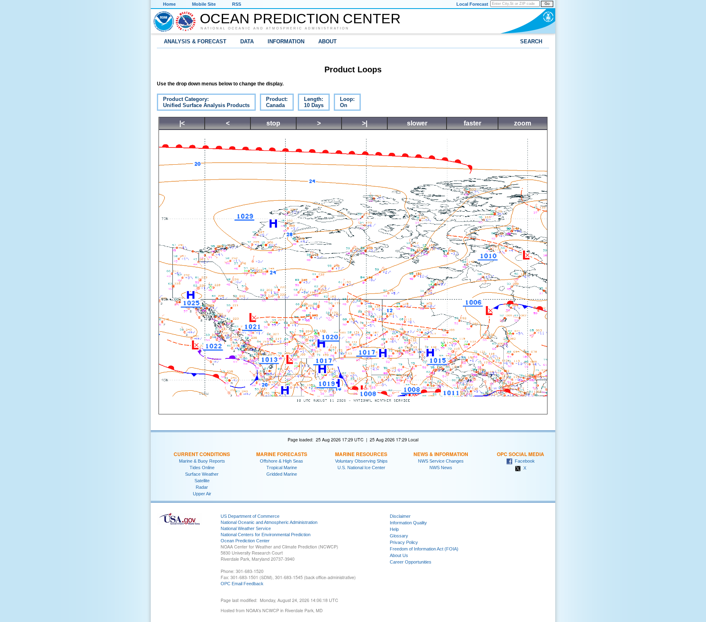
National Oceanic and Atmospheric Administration (275, 28)
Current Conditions (202, 454)
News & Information (440, 454)
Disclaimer (400, 516)
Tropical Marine (281, 467)
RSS (236, 4)
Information (286, 41)
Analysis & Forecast (195, 41)
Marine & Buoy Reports (202, 461)
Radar (202, 487)
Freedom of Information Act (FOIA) (424, 548)
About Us (399, 555)
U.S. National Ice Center (361, 467)
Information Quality (408, 522)
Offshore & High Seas (281, 461)
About (327, 41)
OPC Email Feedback (242, 583)
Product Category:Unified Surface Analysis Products (203, 103)
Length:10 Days (311, 103)
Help (394, 529)
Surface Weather (202, 474)
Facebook (523, 461)
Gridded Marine (281, 474)
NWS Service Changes (441, 461)
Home (169, 4)
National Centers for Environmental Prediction (266, 534)
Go (547, 4)
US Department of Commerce (250, 516)
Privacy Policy (404, 542)
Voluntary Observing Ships (361, 461)
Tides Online (202, 467)
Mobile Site (204, 4)
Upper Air (202, 493)
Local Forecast (472, 4)
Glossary (399, 535)
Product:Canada (274, 103)
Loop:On (344, 103)
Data (247, 41)
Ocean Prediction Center (300, 18)
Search (531, 41)
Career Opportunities (410, 561)
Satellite (202, 480)
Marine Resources (361, 454)
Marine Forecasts (281, 454)
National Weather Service (246, 528)
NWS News (440, 467)
